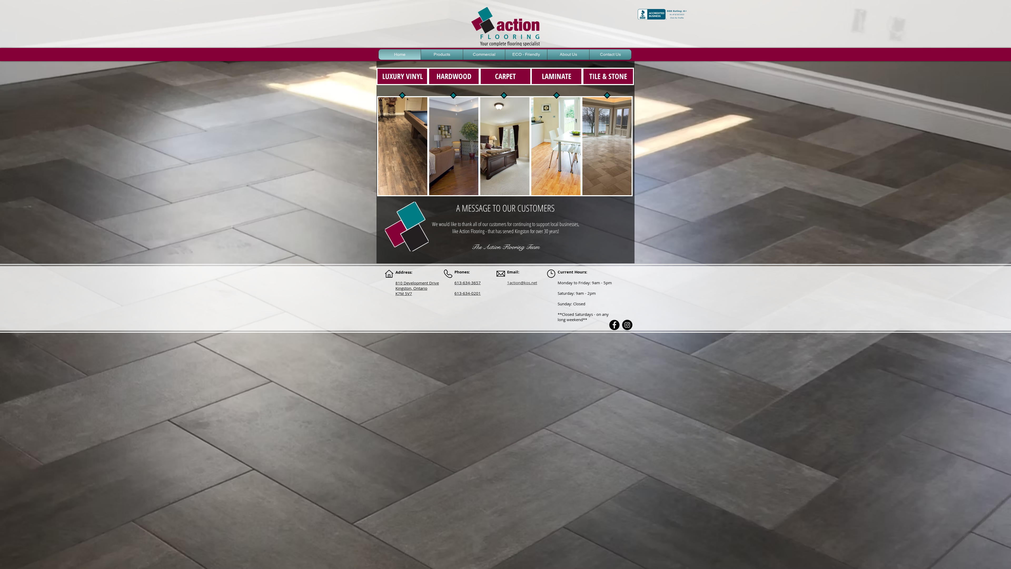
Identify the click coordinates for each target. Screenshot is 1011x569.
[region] (402, 146)
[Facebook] (614, 325)
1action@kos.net (522, 282)
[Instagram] (627, 325)
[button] (442, 54)
